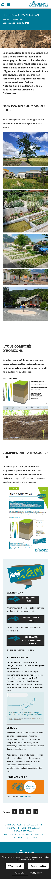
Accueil (6, 19)
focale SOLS (27, 796)
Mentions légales (31, 828)
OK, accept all (14, 866)
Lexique (11, 828)
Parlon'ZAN (17, 19)
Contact (35, 837)
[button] (25, 390)
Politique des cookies (23, 831)
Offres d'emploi (13, 824)
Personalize (20, 873)
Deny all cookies (38, 866)
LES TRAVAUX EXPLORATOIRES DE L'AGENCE (31, 640)
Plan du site (18, 837)
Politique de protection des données (23, 834)
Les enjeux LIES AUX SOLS (32, 619)
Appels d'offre (34, 824)
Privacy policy (36, 873)
